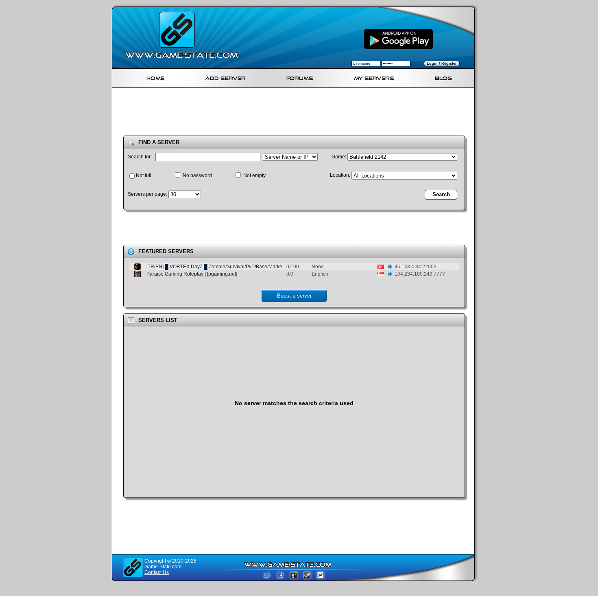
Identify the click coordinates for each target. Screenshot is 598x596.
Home (155, 77)
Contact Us (156, 572)
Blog (443, 77)
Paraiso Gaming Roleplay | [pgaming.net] (191, 274)
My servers (374, 77)
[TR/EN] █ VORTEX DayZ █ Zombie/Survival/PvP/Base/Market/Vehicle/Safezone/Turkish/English (252, 267)
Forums (299, 77)
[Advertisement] (296, 113)
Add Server (225, 77)
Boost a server (294, 296)
